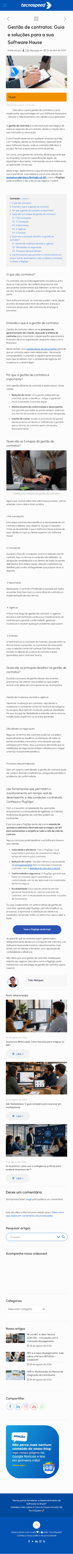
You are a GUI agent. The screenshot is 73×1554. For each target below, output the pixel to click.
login (29, 1199)
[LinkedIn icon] (36, 1541)
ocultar (25, 199)
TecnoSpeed (34, 1510)
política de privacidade (44, 1535)
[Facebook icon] (29, 1541)
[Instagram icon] (40, 1541)
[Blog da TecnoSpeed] (36, 5)
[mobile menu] (5, 5)
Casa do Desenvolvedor (46, 1507)
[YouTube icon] (33, 1541)
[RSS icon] (44, 1541)
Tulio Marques (32, 50)
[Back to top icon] (36, 1525)
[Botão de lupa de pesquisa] (63, 1236)
